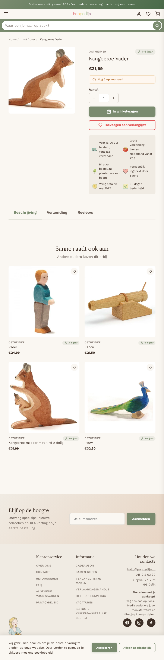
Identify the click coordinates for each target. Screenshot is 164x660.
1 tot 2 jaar (28, 39)
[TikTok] (151, 622)
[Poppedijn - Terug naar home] (82, 14)
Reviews (85, 212)
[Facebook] (127, 622)
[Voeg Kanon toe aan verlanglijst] (150, 271)
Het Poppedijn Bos (91, 595)
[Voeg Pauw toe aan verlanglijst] (150, 367)
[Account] (139, 14)
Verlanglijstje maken (88, 581)
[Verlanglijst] (148, 14)
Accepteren (104, 647)
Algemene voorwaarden (47, 593)
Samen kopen (86, 572)
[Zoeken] (157, 25)
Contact (43, 572)
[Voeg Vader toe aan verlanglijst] (74, 271)
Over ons (43, 565)
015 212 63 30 (145, 574)
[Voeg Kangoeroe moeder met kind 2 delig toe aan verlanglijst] (74, 367)
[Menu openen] (6, 14)
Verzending (57, 212)
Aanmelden (141, 519)
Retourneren (47, 578)
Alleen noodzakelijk (137, 647)
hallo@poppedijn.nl (141, 569)
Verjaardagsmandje (92, 589)
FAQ (39, 585)
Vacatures (84, 602)
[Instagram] (139, 622)
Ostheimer (97, 51)
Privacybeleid (47, 602)
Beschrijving (25, 212)
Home (13, 39)
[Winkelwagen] (157, 14)
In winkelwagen (125, 111)
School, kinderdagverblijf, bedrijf (91, 613)
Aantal (93, 89)
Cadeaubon (85, 565)
